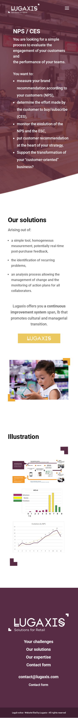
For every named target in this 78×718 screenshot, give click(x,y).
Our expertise (38, 657)
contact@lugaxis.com (38, 676)
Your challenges (38, 641)
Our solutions (38, 649)
